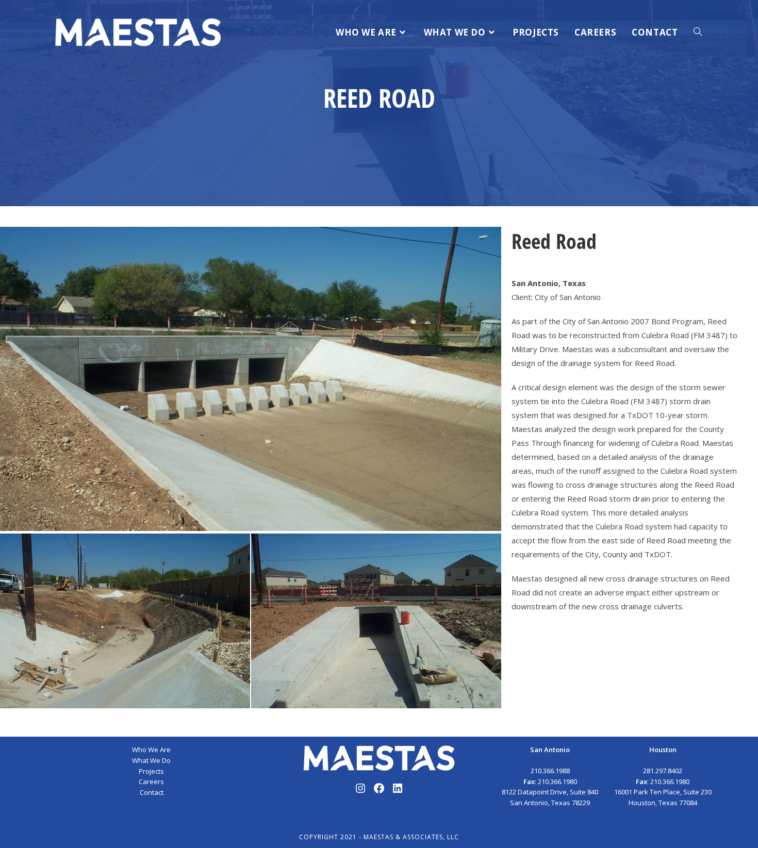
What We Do (151, 760)
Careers (151, 781)
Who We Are (151, 749)
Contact (151, 792)
